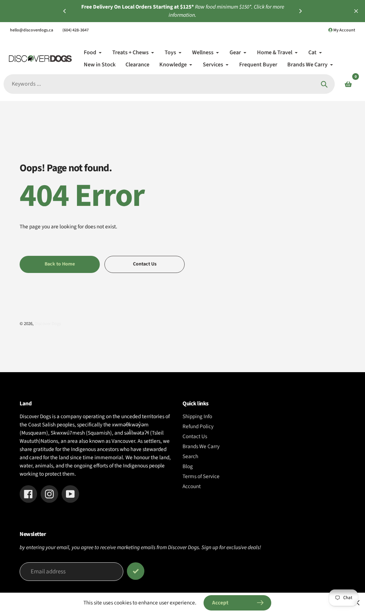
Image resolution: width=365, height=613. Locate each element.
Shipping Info (197, 416)
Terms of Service (201, 476)
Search (190, 456)
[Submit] (135, 571)
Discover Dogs (48, 323)
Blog (187, 466)
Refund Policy (198, 426)
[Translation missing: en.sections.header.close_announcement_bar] (356, 11)
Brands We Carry (201, 446)
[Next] (300, 11)
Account (191, 486)
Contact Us (194, 436)
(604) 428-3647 (75, 30)
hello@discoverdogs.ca (31, 30)
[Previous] (64, 11)
